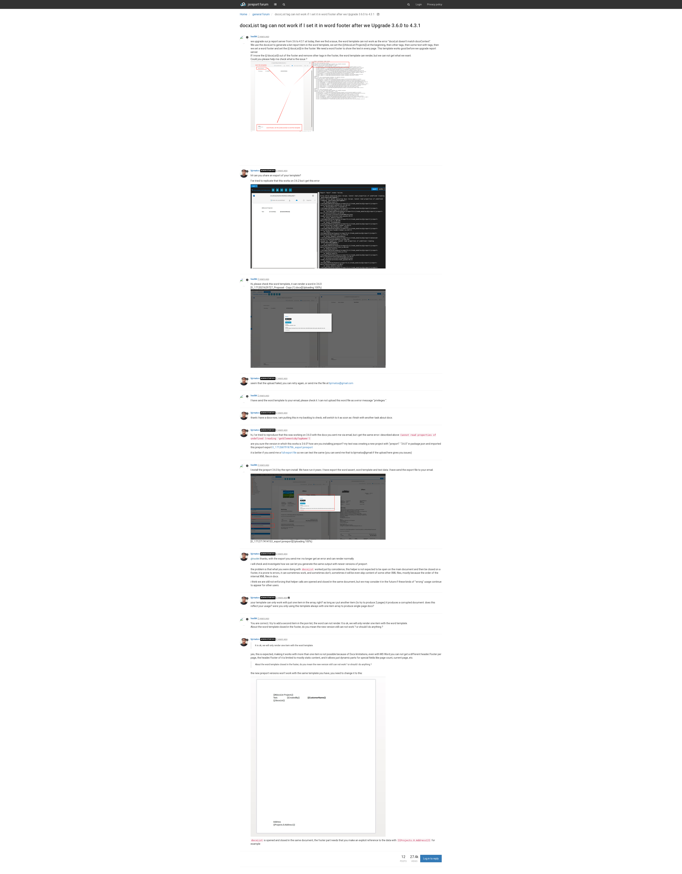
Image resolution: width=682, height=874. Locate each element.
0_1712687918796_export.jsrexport (292, 447)
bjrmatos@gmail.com (341, 383)
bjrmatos (255, 170)
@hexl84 (255, 558)
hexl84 (254, 36)
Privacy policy (434, 4)
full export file (289, 452)
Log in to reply (431, 858)
